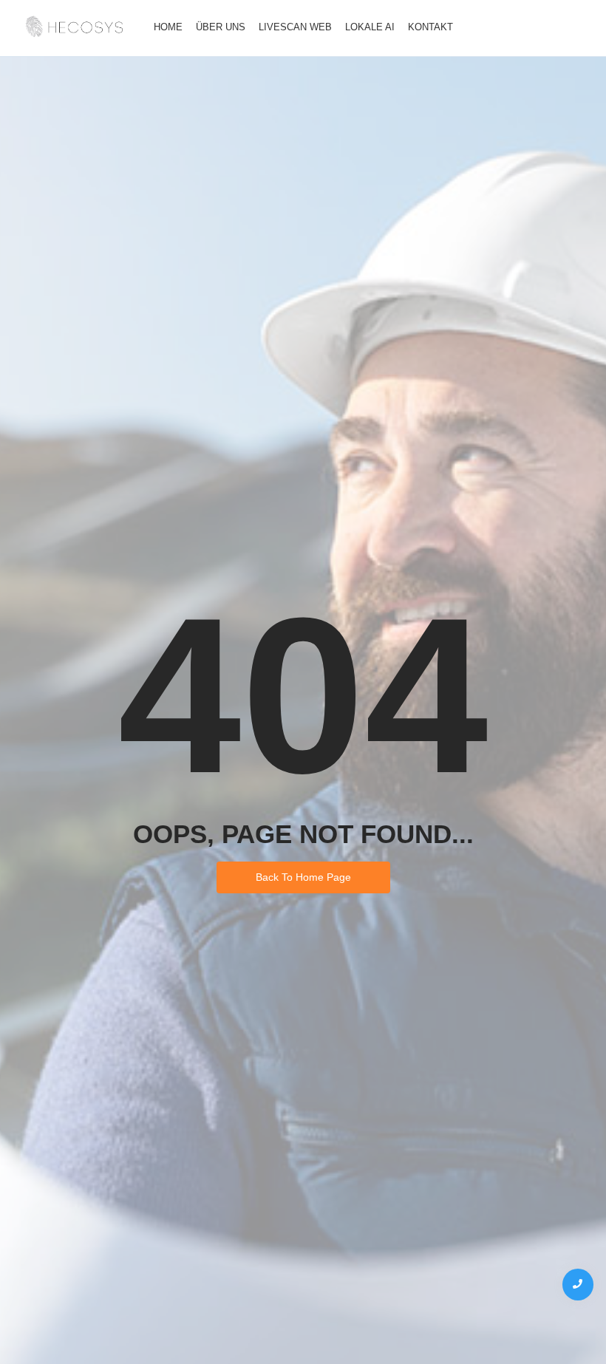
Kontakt (430, 27)
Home (168, 27)
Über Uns (220, 27)
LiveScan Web (295, 27)
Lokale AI (370, 27)
